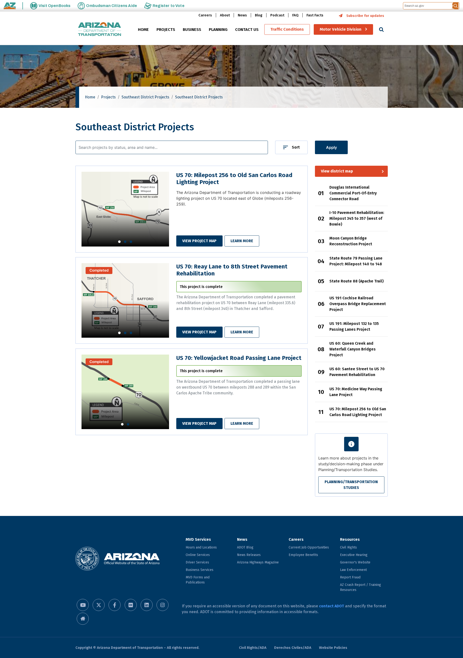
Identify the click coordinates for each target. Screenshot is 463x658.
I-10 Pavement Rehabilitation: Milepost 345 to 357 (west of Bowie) (356, 218)
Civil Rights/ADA (252, 647)
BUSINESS (192, 29)
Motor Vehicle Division (340, 29)
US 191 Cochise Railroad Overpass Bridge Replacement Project (357, 304)
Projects (108, 97)
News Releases (249, 555)
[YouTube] (83, 605)
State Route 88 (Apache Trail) (356, 281)
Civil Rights (348, 547)
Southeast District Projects (145, 97)
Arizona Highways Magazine (258, 562)
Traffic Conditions (287, 29)
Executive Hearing (354, 555)
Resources (350, 539)
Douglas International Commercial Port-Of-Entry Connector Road (353, 193)
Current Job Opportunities (309, 547)
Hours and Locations (201, 547)
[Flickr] (131, 605)
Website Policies (333, 647)
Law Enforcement (353, 570)
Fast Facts (314, 15)
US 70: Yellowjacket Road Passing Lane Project (238, 358)
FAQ (295, 15)
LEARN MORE (242, 241)
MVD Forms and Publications (198, 579)
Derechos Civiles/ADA (292, 647)
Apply (331, 147)
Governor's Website (355, 562)
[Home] (99, 29)
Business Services (199, 570)
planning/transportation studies (351, 485)
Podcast (277, 15)
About (225, 15)
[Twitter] (99, 605)
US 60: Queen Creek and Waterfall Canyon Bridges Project (352, 349)
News (242, 15)
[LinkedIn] (147, 605)
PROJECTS (166, 29)
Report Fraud (350, 577)
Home (90, 97)
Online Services (198, 555)
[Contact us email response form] (83, 619)
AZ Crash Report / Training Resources (360, 587)
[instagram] (163, 605)
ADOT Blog (245, 547)
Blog (258, 15)
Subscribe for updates (365, 16)
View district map (337, 171)
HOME (143, 29)
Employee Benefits (303, 555)
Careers (205, 15)
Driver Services (197, 562)
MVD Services (198, 539)
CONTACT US (247, 29)
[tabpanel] (125, 209)
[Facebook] (115, 605)
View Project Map (199, 241)
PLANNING (218, 29)
